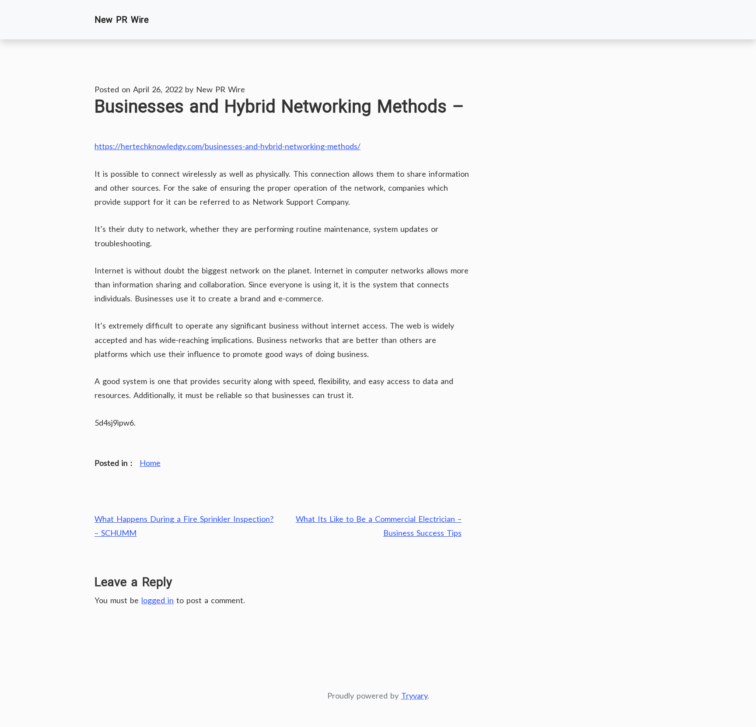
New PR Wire (121, 19)
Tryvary (414, 695)
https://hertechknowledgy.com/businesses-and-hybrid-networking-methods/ (227, 146)
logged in (157, 600)
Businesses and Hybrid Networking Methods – (279, 106)
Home (150, 463)
